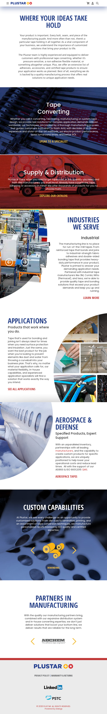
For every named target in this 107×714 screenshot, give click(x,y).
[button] (97, 3)
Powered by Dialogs (53, 708)
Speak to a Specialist (53, 141)
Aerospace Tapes (66, 476)
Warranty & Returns (62, 675)
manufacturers (64, 450)
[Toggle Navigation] (8, 3)
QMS (84, 469)
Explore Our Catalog (53, 196)
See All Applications (21, 389)
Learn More (91, 298)
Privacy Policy (41, 675)
